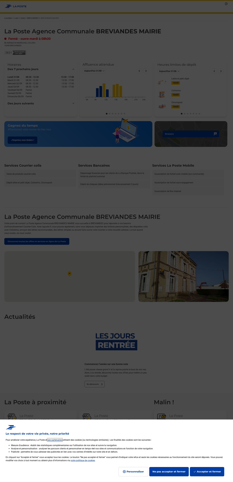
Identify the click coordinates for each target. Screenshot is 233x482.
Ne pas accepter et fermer (169, 471)
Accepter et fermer (209, 471)
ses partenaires (55, 440)
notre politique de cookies (83, 460)
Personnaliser (135, 471)
